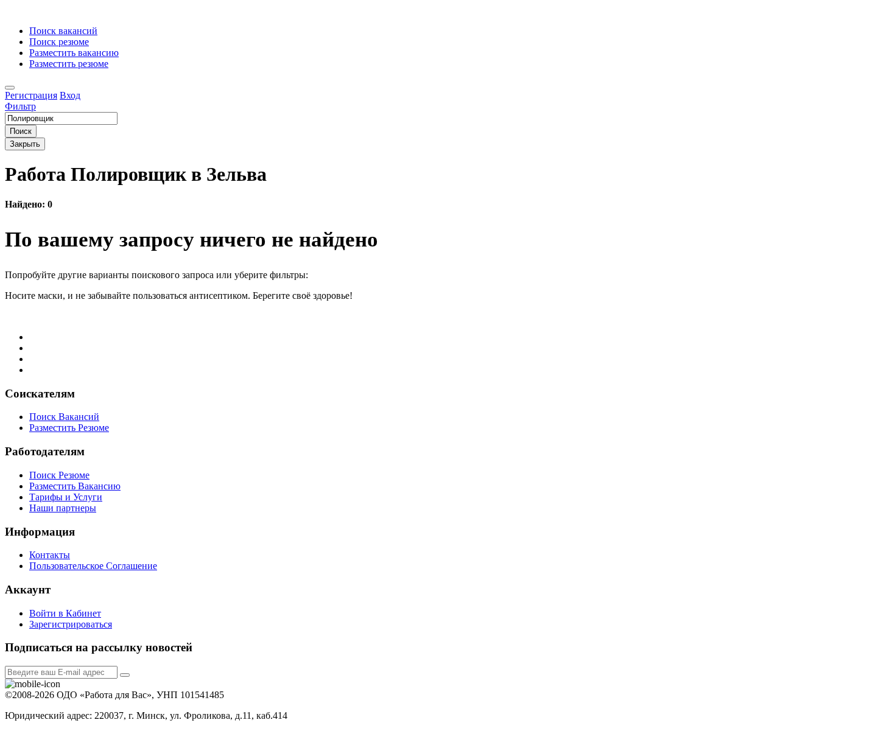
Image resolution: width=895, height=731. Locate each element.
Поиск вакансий (63, 31)
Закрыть (25, 144)
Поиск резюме (59, 42)
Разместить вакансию (74, 52)
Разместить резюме (68, 63)
